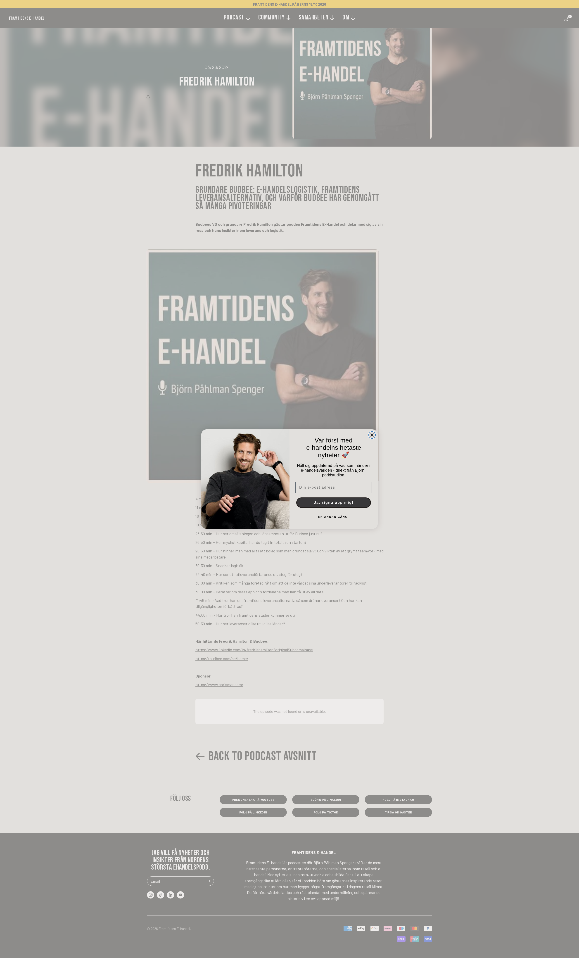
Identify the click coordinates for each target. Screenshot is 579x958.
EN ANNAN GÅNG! (333, 516)
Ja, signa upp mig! (334, 502)
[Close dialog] (372, 435)
